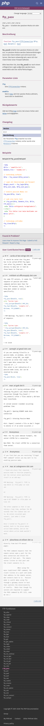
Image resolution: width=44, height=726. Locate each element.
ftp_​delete (7, 629)
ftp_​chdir (7, 620)
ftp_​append (7, 615)
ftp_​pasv (6, 668)
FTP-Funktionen (8, 609)
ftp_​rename (7, 683)
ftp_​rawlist (7, 681)
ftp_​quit (6, 676)
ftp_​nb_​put (7, 664)
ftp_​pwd (6, 673)
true (11, 94)
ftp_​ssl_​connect (9, 695)
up (3, 275)
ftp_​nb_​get (7, 661)
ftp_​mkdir (7, 649)
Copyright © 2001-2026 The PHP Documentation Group (21, 711)
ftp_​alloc (6, 612)
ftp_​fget (6, 634)
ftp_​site (6, 690)
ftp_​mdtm (7, 646)
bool (5, 44)
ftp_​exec (6, 632)
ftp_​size (6, 693)
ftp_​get (6, 639)
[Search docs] (37, 3)
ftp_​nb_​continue (9, 654)
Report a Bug (14, 243)
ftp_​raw (6, 678)
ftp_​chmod (7, 622)
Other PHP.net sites (30, 719)
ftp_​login (6, 644)
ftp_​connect (7, 627)
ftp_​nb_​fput (7, 659)
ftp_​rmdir (7, 686)
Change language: (20, 13)
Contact (17, 719)
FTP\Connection (26, 41)
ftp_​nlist (6, 666)
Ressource (7, 144)
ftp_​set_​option (8, 688)
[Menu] (41, 3)
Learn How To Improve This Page (14, 241)
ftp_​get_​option (8, 642)
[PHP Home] (6, 3)
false (4, 113)
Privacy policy (9, 723)
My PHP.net (8, 719)
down (7, 255)
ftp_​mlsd (6, 651)
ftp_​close (7, 624)
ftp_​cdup (6, 617)
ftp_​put (6, 671)
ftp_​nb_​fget (7, 656)
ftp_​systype (7, 698)
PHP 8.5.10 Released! (22, 8)
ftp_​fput (6, 637)
